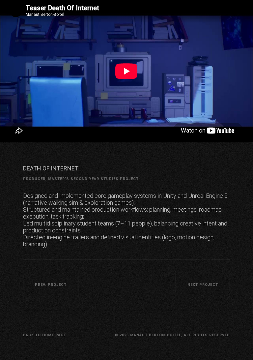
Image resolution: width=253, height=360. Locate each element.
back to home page (44, 335)
